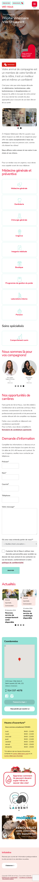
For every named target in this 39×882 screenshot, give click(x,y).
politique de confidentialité (12, 562)
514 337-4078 (14, 690)
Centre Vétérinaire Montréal (13, 756)
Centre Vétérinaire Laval (20, 754)
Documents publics (8, 879)
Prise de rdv (6, 3)
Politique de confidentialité (9, 877)
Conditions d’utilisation (26, 877)
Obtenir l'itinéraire (11, 686)
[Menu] (34, 4)
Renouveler (16, 3)
